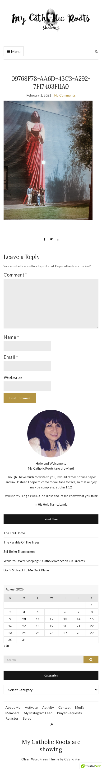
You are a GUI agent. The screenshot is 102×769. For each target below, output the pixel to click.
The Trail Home (14, 533)
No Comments (65, 95)
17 (24, 626)
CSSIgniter (72, 759)
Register (11, 718)
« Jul (6, 646)
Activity (48, 707)
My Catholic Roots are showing (51, 745)
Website (13, 377)
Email (11, 357)
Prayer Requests (69, 713)
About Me (12, 707)
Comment (15, 274)
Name (11, 337)
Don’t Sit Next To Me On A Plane (26, 570)
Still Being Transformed (20, 552)
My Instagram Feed (38, 713)
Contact (64, 707)
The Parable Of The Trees (21, 542)
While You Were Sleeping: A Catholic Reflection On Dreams (44, 561)
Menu (15, 51)
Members (12, 713)
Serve (27, 718)
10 (24, 619)
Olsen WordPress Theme (40, 759)
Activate (31, 707)
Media (79, 707)
